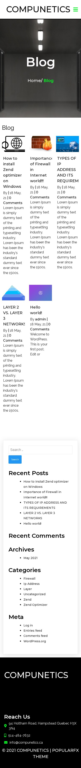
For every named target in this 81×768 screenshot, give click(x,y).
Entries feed (32, 630)
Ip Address (31, 584)
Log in (28, 625)
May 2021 (30, 558)
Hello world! (32, 523)
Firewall (29, 578)
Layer (27, 589)
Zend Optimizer (35, 605)
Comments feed (35, 636)
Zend (27, 599)
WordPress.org (34, 641)
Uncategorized (34, 594)
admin (40, 319)
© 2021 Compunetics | (27, 750)
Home (34, 80)
